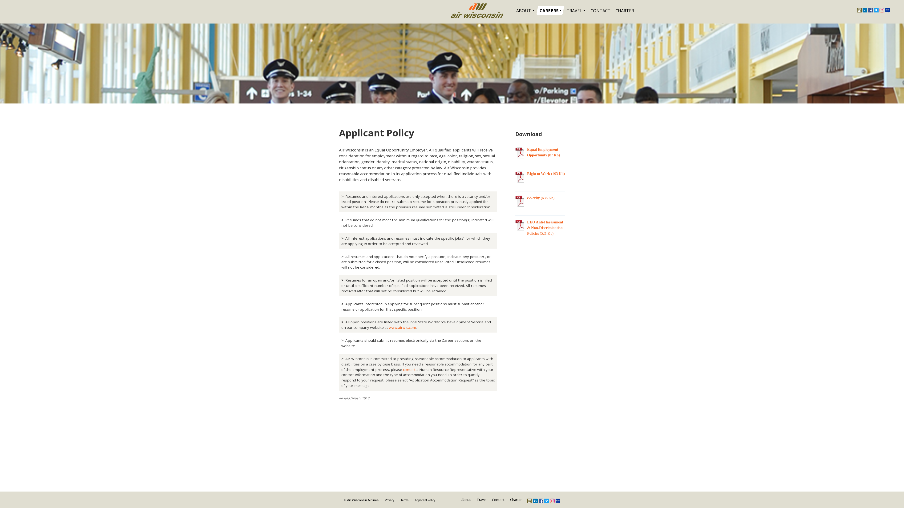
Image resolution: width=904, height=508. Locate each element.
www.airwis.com (402, 327)
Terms (404, 500)
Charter (624, 10)
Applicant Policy (425, 500)
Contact (600, 10)
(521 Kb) (545, 227)
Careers (549, 10)
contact (409, 369)
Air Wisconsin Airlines (363, 500)
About (523, 10)
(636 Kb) (540, 198)
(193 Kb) (546, 174)
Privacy (389, 500)
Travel (574, 10)
